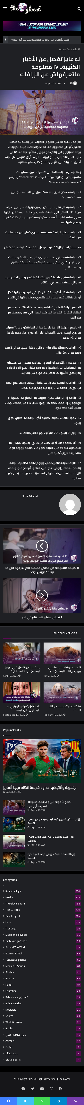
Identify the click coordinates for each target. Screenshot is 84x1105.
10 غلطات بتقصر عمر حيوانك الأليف (65, 708)
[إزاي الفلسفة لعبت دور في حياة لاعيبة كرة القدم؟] (14, 859)
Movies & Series (15, 966)
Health (9, 897)
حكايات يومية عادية (16, 941)
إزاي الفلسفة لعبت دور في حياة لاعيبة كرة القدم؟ (52, 856)
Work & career (13, 1022)
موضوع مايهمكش (15, 960)
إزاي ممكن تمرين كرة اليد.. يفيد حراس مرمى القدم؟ (54, 821)
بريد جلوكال (11, 1053)
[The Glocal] (25, 8)
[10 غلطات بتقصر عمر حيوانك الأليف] (62, 692)
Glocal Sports (13, 1060)
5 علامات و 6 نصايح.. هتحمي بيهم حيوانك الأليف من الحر (64, 669)
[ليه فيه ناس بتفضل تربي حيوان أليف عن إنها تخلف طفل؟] (21, 653)
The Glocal (30, 496)
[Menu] (5, 10)
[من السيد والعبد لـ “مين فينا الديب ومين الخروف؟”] (14, 842)
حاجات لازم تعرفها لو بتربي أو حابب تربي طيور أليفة (23, 708)
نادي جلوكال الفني (15, 1035)
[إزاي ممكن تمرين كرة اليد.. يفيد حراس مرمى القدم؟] (14, 824)
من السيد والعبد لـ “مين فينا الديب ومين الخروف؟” (51, 838)
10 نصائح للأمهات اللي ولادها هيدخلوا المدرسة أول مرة (49, 804)
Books (9, 1028)
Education (11, 991)
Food (8, 985)
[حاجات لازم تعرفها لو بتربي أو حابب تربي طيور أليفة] (21, 692)
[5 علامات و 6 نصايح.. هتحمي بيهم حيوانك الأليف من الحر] (62, 653)
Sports (9, 1016)
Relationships (13, 891)
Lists (8, 922)
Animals (72, 49)
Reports (10, 978)
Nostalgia (10, 1010)
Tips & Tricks (12, 910)
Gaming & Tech (13, 953)
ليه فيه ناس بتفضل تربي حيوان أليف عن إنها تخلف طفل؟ (22, 669)
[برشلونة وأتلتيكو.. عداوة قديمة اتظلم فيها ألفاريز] (42, 761)
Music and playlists (16, 935)
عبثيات (9, 1047)
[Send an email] (71, 83)
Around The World (15, 947)
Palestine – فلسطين (16, 997)
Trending (10, 929)
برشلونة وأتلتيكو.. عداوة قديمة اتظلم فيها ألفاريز (40, 787)
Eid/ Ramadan (13, 1003)
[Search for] (79, 10)
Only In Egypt (12, 916)
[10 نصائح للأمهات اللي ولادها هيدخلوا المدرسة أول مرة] (14, 807)
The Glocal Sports (15, 904)
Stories (9, 972)
